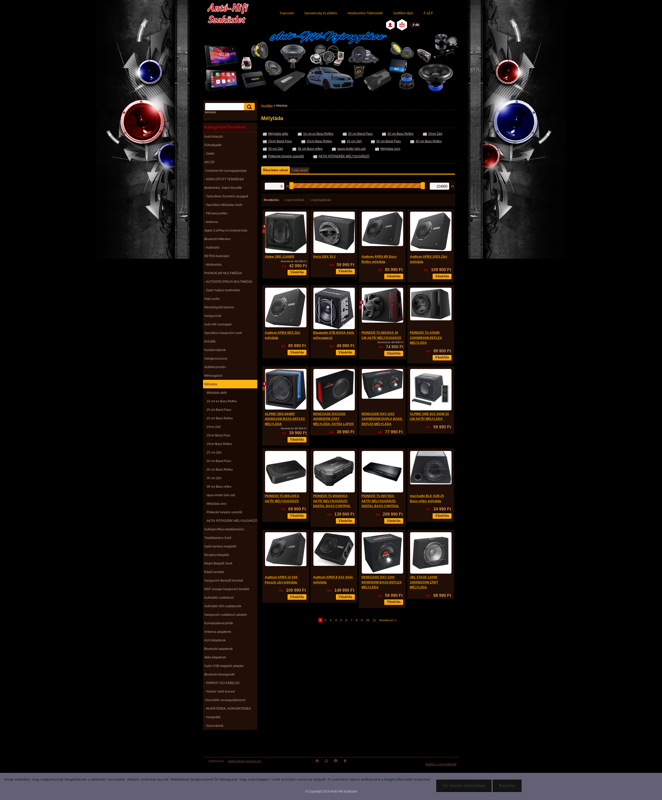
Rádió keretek (214, 572)
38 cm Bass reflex (219, 486)
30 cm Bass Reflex (220, 469)
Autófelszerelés (215, 367)
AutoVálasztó (213, 136)
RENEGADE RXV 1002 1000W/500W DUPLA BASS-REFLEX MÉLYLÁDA (382, 419)
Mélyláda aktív (217, 393)
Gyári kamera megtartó (220, 546)
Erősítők (210, 341)
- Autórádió (212, 247)
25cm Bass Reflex (219, 444)
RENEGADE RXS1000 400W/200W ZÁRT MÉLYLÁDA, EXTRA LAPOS (333, 419)
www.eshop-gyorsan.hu (244, 761)
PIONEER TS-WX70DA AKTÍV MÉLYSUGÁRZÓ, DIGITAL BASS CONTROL (380, 501)
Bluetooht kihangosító (219, 674)
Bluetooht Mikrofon (217, 239)
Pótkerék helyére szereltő (224, 512)
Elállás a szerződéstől (441, 764)
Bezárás (507, 785)
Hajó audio (212, 299)
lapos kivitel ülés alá (221, 495)
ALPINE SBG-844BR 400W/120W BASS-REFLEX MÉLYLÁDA (285, 419)
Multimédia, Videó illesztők (223, 188)
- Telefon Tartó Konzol (219, 691)
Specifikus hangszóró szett (223, 333)
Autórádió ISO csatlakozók (222, 606)
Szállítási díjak (403, 13)
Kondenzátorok (215, 350)
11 (374, 620)
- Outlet (209, 153)
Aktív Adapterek (215, 657)
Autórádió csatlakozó (219, 597)
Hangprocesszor (216, 358)
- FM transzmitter (216, 213)
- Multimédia (213, 264)
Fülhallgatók (213, 145)
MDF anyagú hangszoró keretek (226, 589)
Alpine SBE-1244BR (279, 256)
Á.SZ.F (428, 13)
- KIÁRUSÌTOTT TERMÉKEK (224, 179)
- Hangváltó (212, 717)
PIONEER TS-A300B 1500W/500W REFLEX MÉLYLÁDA (426, 338)
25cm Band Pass (218, 435)
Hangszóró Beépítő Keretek (223, 580)
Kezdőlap (267, 105)
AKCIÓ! (209, 162)
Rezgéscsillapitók (216, 555)
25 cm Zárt (214, 452)
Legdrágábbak (320, 200)
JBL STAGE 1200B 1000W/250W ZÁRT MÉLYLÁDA (424, 582)
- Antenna (211, 222)
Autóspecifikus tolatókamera (224, 529)
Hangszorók (212, 316)
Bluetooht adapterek (218, 649)
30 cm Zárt (214, 478)
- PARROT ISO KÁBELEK (222, 683)
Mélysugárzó (213, 375)
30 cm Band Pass (219, 461)
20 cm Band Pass (219, 410)
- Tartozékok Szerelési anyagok (226, 196)
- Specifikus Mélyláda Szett (223, 205)
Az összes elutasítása (464, 785)
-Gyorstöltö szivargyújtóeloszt (224, 700)
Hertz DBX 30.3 (324, 256)
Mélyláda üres (217, 504)
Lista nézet (299, 170)
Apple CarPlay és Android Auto (225, 230)
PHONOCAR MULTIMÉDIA (223, 273)
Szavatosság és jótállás (320, 13)
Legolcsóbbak (294, 200)
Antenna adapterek (217, 632)
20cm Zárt (214, 427)
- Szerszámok (213, 726)
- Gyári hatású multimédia (222, 290)
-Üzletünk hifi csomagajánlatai (225, 171)
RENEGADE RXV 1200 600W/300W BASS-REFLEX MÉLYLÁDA (382, 582)
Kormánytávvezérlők (218, 623)
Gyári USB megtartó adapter (224, 666)
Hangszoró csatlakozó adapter (225, 615)
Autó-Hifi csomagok (218, 324)
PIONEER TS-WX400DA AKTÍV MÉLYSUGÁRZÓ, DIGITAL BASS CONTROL (332, 501)
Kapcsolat (287, 13)
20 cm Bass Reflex (220, 418)
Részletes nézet (275, 170)
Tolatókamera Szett (217, 538)
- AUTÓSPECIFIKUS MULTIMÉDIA (228, 282)
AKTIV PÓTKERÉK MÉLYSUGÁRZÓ (232, 521)
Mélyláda (210, 384)
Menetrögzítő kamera (219, 307)
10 (367, 620)
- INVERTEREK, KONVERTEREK (227, 708)
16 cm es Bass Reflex (222, 401)
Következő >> (388, 620)
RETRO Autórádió (216, 256)
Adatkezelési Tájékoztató (364, 13)
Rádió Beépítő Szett (218, 563)
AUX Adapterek (215, 640)
